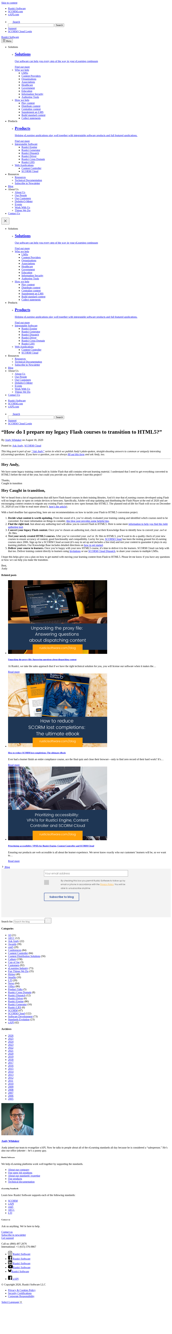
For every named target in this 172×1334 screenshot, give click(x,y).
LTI (10, 980)
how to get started (93, 545)
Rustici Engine (29, 147)
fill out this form (76, 454)
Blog (10, 186)
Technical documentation (21, 1181)
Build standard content (33, 115)
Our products (15, 1178)
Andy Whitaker (13, 440)
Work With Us (22, 207)
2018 (10, 1059)
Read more (14, 671)
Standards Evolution (19, 1019)
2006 (10, 1095)
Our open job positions (20, 1172)
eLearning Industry (18, 968)
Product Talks (15, 989)
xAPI (11, 1022)
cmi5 (10, 947)
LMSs (25, 72)
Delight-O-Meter (24, 201)
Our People (21, 195)
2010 (10, 1083)
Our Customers (23, 198)
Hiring (11, 974)
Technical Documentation (28, 180)
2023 (10, 1044)
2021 (10, 1050)
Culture (12, 959)
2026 (10, 1035)
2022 (10, 1047)
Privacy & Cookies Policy (22, 1290)
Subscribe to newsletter (13, 1235)
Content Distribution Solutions (24, 956)
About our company (18, 1169)
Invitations (75, 551)
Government (28, 88)
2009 (10, 1086)
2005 (10, 1098)
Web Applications (24, 165)
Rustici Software (17, 8)
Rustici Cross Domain (33, 159)
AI (9, 935)
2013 (10, 1074)
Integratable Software (26, 144)
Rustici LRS (28, 162)
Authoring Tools (30, 97)
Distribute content (31, 106)
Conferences (14, 950)
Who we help (22, 69)
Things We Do (22, 210)
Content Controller (31, 168)
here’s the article (57, 506)
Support (12, 28)
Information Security (32, 94)
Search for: (7, 921)
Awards (12, 944)
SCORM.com (15, 11)
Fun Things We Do (18, 971)
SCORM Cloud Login (20, 31)
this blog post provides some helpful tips (87, 521)
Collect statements (31, 118)
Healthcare (27, 85)
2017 (10, 1062)
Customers (13, 965)
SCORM (13, 1010)
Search (16, 21)
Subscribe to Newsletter (27, 183)
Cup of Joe (14, 962)
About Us (20, 192)
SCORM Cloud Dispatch (101, 551)
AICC (11, 938)
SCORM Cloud (30, 171)
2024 (10, 1041)
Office (11, 986)
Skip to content (9, 2)
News (11, 983)
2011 (10, 1080)
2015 (10, 1068)
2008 (10, 1089)
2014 (10, 1071)
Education (27, 91)
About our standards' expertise (24, 1175)
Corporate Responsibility (21, 1296)
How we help (22, 100)
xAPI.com (13, 14)
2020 (10, 1053)
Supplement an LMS (33, 112)
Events (18, 204)
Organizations (29, 79)
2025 (10, 1038)
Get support (7, 1238)
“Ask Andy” (38, 451)
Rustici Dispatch (30, 153)
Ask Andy (17, 445)
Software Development (20, 1016)
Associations (28, 82)
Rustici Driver (29, 156)
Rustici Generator (31, 150)
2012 (10, 1077)
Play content (28, 103)
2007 (10, 1092)
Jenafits (12, 977)
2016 (10, 1065)
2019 (10, 1056)
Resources (20, 177)
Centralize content (31, 109)
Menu (8, 41)
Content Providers (31, 76)
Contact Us (14, 213)
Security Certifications (20, 1293)
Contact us (7, 1232)
